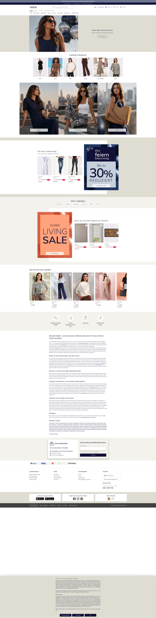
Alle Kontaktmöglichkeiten (112, 479)
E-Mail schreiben (108, 476)
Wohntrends (57, 347)
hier (85, 586)
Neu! (31, 13)
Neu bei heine (57, 476)
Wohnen (36, 10)
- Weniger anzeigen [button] (53, 433)
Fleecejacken (75, 429)
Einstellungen (78, 615)
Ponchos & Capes (88, 426)
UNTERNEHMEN (82, 471)
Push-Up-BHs (54, 426)
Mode (31, 10)
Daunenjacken (63, 423)
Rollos (81, 427)
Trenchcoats (70, 423)
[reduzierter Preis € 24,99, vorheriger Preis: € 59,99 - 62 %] (81, 233)
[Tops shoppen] (53, 33)
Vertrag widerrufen (34, 505)
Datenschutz (45, 505)
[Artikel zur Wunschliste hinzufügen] (50, 158)
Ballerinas (54, 424)
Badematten (76, 204)
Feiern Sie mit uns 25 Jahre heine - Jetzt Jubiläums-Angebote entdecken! (78, 1)
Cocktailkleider (99, 364)
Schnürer (82, 423)
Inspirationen (67, 13)
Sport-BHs (51, 427)
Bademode (43, 13)
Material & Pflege (33, 477)
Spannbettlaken (93, 427)
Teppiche (91, 204)
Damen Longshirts (80, 430)
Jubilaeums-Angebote (49, 10)
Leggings (81, 424)
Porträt (80, 474)
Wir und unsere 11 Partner (61, 580)
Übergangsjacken (75, 426)
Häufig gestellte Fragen (34, 474)
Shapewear (93, 423)
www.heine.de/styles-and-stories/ (88, 417)
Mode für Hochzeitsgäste (73, 427)
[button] (81, 165)
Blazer (103, 363)
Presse (79, 476)
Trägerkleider (66, 430)
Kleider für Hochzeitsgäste (84, 429)
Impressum (59, 505)
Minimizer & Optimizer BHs (61, 427)
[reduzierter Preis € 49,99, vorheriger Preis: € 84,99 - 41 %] (60, 165)
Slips (93, 426)
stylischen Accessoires (83, 343)
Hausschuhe (87, 423)
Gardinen (84, 204)
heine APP (56, 479)
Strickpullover (72, 430)
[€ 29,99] (39, 286)
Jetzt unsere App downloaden (45, 495)
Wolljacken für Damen (96, 429)
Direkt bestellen (32, 479)
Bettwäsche (59, 204)
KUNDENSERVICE (34, 471)
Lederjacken (59, 424)
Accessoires (60, 13)
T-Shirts (81, 426)
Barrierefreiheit (52, 505)
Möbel (98, 204)
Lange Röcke (61, 426)
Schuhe (54, 13)
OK (90, 615)
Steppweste (60, 429)
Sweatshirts (59, 430)
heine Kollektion (75, 13)
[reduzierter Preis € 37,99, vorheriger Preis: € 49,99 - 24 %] (44, 165)
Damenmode (36, 13)
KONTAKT (105, 471)
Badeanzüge (76, 423)
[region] (78, 597)
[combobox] (65, 7)
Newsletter (56, 474)
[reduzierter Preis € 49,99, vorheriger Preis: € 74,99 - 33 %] (75, 165)
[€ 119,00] (105, 286)
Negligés (100, 427)
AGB (41, 505)
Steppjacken (76, 424)
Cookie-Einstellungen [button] (73, 505)
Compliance (65, 505)
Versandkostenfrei (58, 477)
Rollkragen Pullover (88, 424)
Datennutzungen (94, 580)
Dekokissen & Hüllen (67, 424)
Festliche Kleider (67, 429)
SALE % (41, 10)
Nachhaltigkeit (81, 477)
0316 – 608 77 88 (108, 488)
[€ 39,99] (61, 286)
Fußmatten (67, 204)
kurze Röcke (86, 427)
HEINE (55, 471)
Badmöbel (93, 387)
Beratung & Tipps (33, 476)
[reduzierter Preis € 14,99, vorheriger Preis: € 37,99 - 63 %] (96, 233)
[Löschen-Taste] (72, 7)
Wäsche (49, 13)
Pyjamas (57, 423)
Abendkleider (64, 344)
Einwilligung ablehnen (65, 615)
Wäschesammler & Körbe (101, 426)
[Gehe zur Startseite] (33, 7)
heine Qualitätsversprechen (84, 479)
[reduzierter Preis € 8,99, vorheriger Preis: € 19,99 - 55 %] (111, 233)
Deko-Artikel (100, 423)
